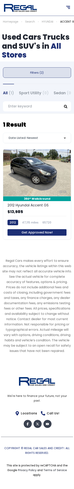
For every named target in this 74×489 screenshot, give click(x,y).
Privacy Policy (27, 470)
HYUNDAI (47, 22)
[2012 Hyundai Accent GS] (37, 194)
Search (30, 22)
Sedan (63, 93)
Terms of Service (55, 470)
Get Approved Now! (37, 232)
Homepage (10, 22)
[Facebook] (28, 424)
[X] (38, 424)
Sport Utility (34, 93)
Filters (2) (37, 73)
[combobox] (37, 138)
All (8, 93)
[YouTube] (47, 424)
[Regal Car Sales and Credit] (20, 8)
